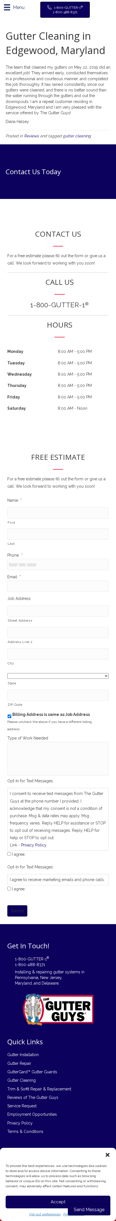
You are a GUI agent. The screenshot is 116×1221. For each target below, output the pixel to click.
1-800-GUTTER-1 (59, 305)
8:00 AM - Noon (72, 408)
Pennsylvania (26, 977)
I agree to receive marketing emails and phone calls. (57, 879)
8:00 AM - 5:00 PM (75, 351)
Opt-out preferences (45, 1214)
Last (11, 544)
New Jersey (50, 977)
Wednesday (19, 374)
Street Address (20, 620)
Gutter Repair (19, 1063)
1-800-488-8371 (30, 964)
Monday (15, 351)
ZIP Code (15, 705)
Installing (23, 972)
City (11, 663)
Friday (13, 397)
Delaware (50, 983)
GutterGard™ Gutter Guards (32, 1072)
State (12, 683)
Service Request (22, 1106)
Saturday (16, 408)
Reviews (31, 136)
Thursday (16, 385)
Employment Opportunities (32, 1114)
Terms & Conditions (25, 1131)
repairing (44, 972)
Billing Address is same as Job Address (51, 714)
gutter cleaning (77, 136)
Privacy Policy (33, 845)
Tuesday (16, 363)
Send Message (89, 1209)
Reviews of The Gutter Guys (32, 1097)
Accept (58, 1201)
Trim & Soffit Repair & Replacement (39, 1089)
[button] (107, 1155)
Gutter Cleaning (21, 1080)
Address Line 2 (20, 642)
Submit (17, 911)
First (11, 523)
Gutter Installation (23, 1054)
